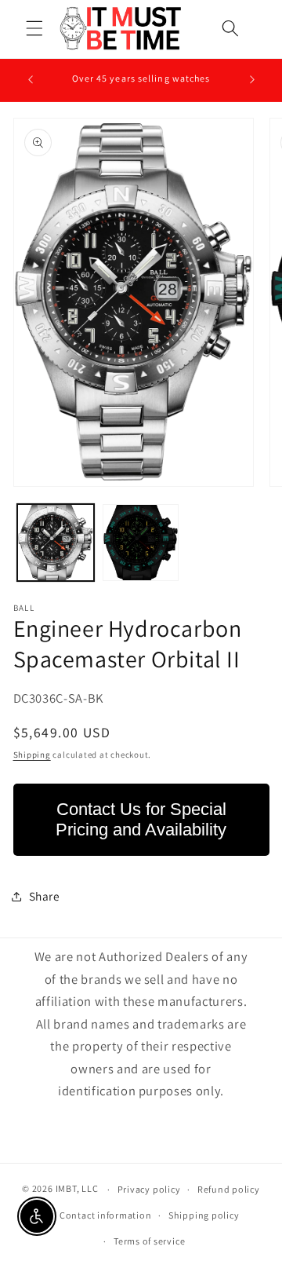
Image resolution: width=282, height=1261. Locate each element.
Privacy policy (149, 1189)
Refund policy (228, 1189)
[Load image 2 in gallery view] (141, 542)
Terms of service (149, 1241)
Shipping (32, 754)
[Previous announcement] (30, 80)
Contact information (106, 1215)
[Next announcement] (252, 80)
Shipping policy (204, 1215)
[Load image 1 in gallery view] (55, 542)
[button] (34, 28)
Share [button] (44, 896)
